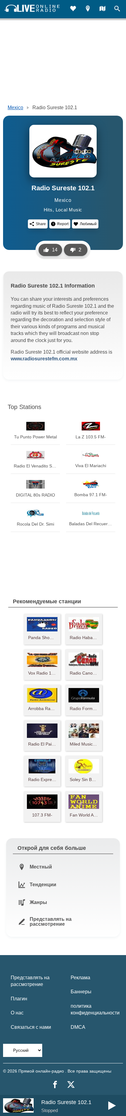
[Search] (117, 9)
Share (41, 224)
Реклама (80, 977)
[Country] (102, 9)
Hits (48, 209)
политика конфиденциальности (95, 1009)
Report (63, 224)
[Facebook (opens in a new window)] (55, 1084)
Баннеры (81, 991)
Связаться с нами (31, 1027)
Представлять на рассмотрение (30, 981)
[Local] (87, 9)
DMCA (78, 1027)
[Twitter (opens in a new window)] (71, 1084)
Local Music (69, 209)
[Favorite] (73, 9)
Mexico (15, 107)
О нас (17, 1012)
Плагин (19, 998)
